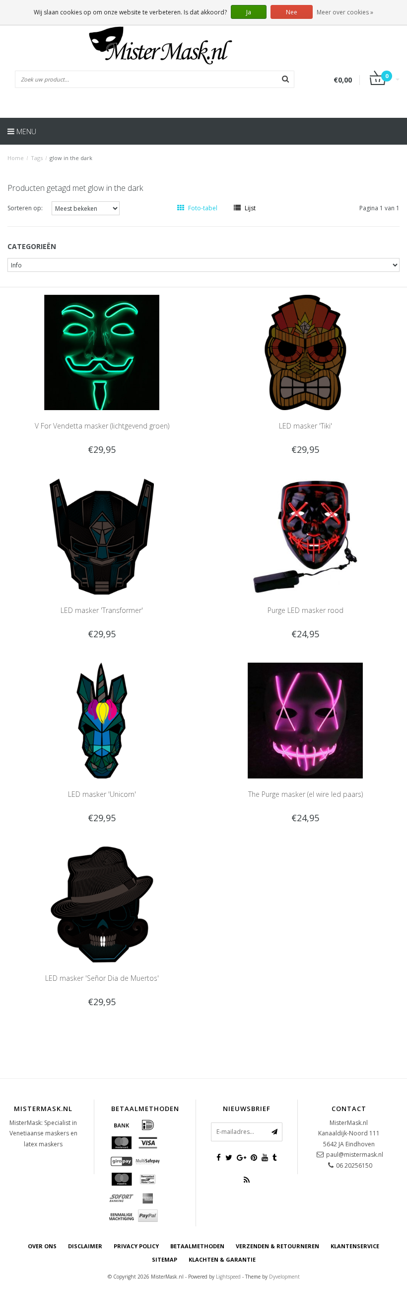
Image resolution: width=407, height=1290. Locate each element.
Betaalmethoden (197, 1246)
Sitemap (164, 1259)
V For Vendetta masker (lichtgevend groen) (102, 425)
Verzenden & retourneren (277, 1246)
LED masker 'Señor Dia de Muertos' (102, 978)
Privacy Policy (136, 1246)
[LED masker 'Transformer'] (102, 536)
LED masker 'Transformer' (102, 610)
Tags (37, 158)
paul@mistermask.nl (354, 1154)
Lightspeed (228, 1276)
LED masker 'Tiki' (305, 425)
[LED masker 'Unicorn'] (102, 720)
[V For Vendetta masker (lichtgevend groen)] (102, 351)
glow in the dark (71, 158)
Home (15, 158)
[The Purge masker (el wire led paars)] (305, 720)
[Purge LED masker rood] (305, 536)
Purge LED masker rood (305, 610)
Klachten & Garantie (222, 1259)
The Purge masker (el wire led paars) (305, 794)
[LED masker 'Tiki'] (305, 351)
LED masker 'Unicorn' (102, 794)
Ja (248, 12)
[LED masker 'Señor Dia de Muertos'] (102, 904)
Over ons (42, 1246)
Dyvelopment (284, 1276)
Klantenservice (355, 1246)
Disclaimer (85, 1246)
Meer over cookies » (345, 12)
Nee (291, 12)
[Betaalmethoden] (121, 1125)
